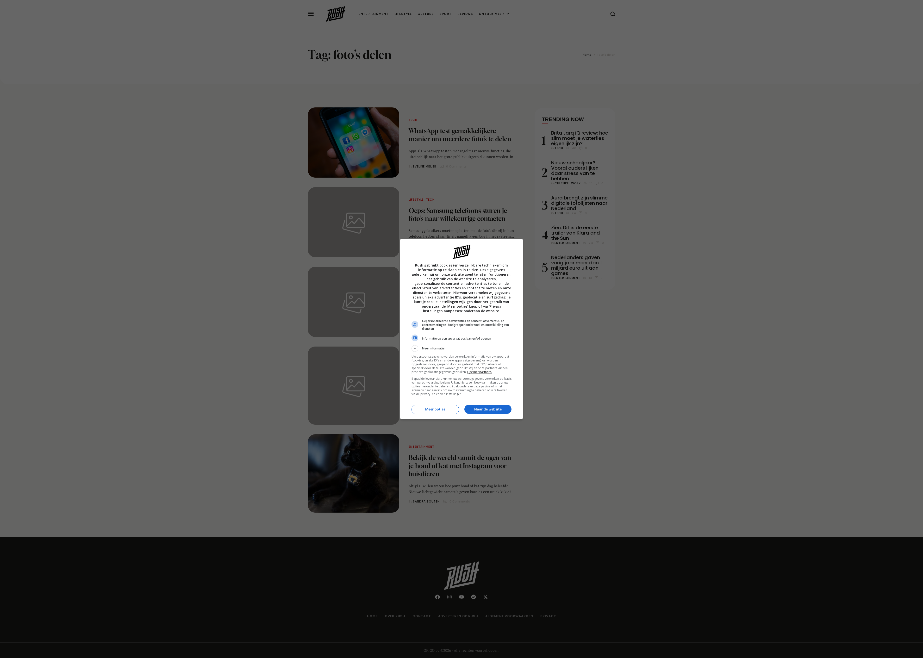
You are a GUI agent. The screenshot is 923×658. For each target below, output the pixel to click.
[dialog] (461, 329)
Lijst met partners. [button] (479, 372)
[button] (461, 348)
